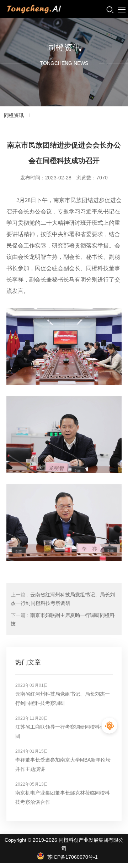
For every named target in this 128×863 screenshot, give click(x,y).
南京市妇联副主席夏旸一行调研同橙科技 (63, 619)
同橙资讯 (14, 115)
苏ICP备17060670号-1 (72, 857)
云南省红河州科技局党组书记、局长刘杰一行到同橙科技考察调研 (63, 599)
